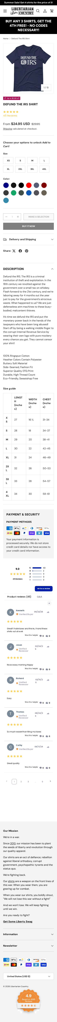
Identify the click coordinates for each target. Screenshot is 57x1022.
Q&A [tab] (39, 596)
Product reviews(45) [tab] (19, 596)
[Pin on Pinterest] (26, 251)
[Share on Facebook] (20, 251)
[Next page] (50, 781)
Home (5, 38)
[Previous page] (6, 781)
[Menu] (5, 11)
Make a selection (38, 216)
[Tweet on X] (14, 251)
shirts (11, 881)
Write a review (43, 588)
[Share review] (48, 612)
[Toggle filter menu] (49, 603)
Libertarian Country (19, 986)
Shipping (7, 128)
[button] (51, 11)
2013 (13, 843)
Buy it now (28, 226)
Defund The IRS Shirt (20, 38)
